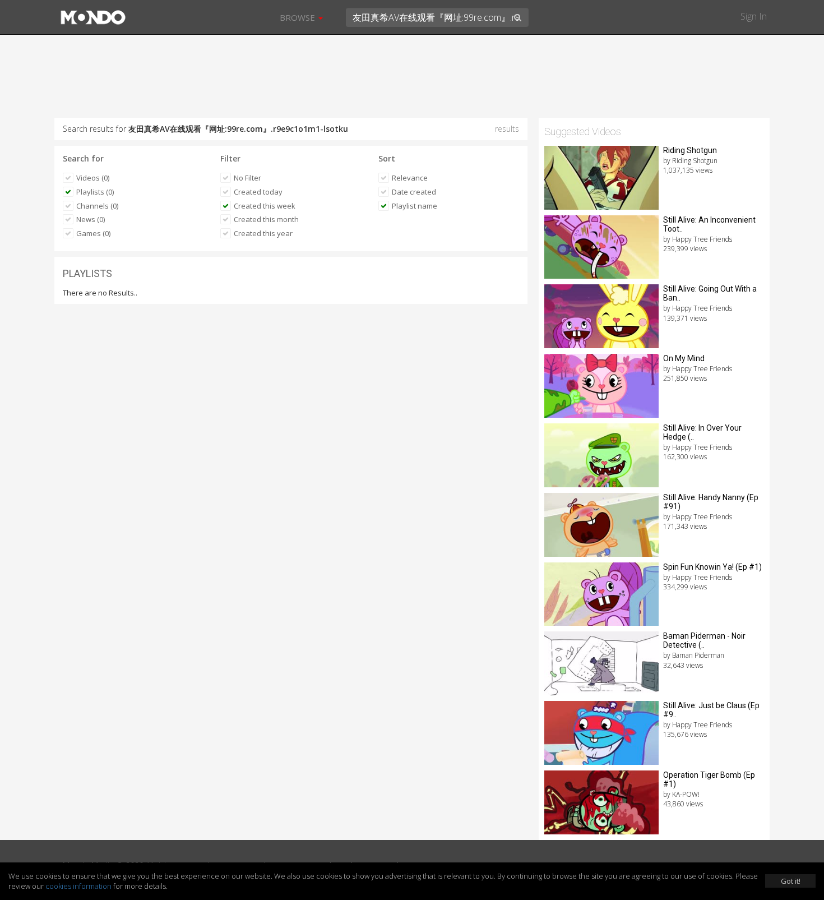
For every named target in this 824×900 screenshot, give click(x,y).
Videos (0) (92, 178)
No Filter (247, 178)
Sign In (753, 16)
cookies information (78, 886)
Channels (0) (97, 206)
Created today (258, 192)
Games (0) (93, 233)
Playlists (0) (95, 192)
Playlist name (414, 206)
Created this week (264, 206)
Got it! (790, 881)
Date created (414, 192)
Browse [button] (298, 17)
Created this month (266, 219)
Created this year (263, 233)
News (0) (90, 219)
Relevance (410, 178)
